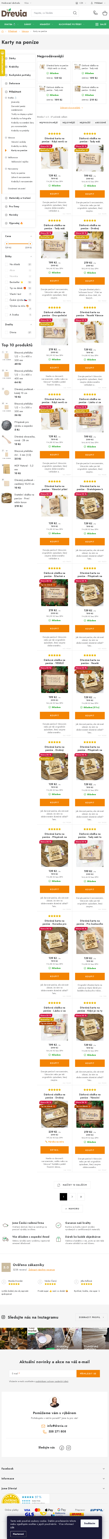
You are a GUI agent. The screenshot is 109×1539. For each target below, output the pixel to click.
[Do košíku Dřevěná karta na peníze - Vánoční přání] (54, 541)
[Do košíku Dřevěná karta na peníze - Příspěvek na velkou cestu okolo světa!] (90, 628)
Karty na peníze (19, 150)
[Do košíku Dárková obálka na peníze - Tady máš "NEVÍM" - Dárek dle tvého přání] (54, 281)
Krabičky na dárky (19, 146)
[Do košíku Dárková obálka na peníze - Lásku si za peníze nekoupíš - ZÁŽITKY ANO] (90, 455)
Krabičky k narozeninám (22, 181)
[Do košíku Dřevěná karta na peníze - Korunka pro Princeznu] (54, 976)
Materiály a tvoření (20, 198)
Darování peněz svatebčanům (18, 108)
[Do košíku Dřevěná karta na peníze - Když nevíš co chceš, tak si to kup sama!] (54, 454)
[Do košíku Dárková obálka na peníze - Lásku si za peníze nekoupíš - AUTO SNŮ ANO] (54, 1063)
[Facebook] (61, 1448)
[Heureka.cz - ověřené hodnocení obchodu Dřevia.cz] (26, 1503)
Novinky (13, 214)
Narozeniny (13, 168)
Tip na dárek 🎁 (20, 288)
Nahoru (74, 1208)
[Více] (101, 24)
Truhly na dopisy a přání (22, 114)
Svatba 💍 (12, 97)
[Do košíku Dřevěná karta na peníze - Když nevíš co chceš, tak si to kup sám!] (54, 194)
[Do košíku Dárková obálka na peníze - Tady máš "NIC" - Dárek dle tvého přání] (90, 194)
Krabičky (14, 66)
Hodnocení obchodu (11, 3)
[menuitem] (11, 24)
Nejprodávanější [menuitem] (48, 122)
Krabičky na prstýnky (20, 130)
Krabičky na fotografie (21, 118)
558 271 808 (96, 13)
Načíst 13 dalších (74, 1184)
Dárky (12, 58)
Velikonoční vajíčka (19, 161)
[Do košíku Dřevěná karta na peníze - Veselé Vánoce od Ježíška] (90, 368)
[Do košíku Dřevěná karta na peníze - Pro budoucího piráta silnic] (90, 976)
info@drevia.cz (57, 1426)
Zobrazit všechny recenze (42, 1269)
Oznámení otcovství (16, 188)
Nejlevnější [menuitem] (69, 122)
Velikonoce (13, 157)
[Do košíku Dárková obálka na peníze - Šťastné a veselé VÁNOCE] (54, 628)
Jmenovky (15, 102)
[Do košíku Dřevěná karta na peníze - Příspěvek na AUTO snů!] (54, 889)
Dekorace (14, 83)
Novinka (20, 276)
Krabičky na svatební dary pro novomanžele (22, 124)
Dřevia (20, 332)
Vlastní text (20, 294)
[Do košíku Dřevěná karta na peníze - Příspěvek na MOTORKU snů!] (90, 802)
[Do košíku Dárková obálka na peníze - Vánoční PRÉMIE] (90, 1150)
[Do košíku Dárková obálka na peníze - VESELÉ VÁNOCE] (54, 715)
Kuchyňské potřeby (20, 75)
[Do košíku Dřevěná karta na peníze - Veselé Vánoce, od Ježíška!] (90, 715)
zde (12, 1527)
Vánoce (11, 137)
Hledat (75, 13)
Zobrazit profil (89, 1317)
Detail (54, 1150)
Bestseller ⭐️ (20, 282)
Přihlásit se (88, 1373)
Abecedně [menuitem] (100, 122)
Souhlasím (89, 1523)
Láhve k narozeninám (20, 177)
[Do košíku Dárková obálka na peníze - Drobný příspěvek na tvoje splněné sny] (90, 281)
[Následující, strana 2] (72, 1196)
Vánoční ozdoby (18, 141)
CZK (81, 3)
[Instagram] (68, 1448)
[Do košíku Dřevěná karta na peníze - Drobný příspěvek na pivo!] (54, 802)
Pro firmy (14, 206)
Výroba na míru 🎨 (20, 307)
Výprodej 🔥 (16, 223)
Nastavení (18, 1534)
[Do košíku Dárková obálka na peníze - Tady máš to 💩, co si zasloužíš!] (90, 889)
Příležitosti (15, 91)
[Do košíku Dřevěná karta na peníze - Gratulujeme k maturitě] (90, 541)
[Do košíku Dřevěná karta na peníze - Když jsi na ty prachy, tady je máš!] (90, 1063)
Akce (20, 270)
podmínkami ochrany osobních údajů (52, 1381)
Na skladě (20, 264)
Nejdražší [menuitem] (85, 122)
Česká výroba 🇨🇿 (20, 300)
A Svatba (20, 314)
